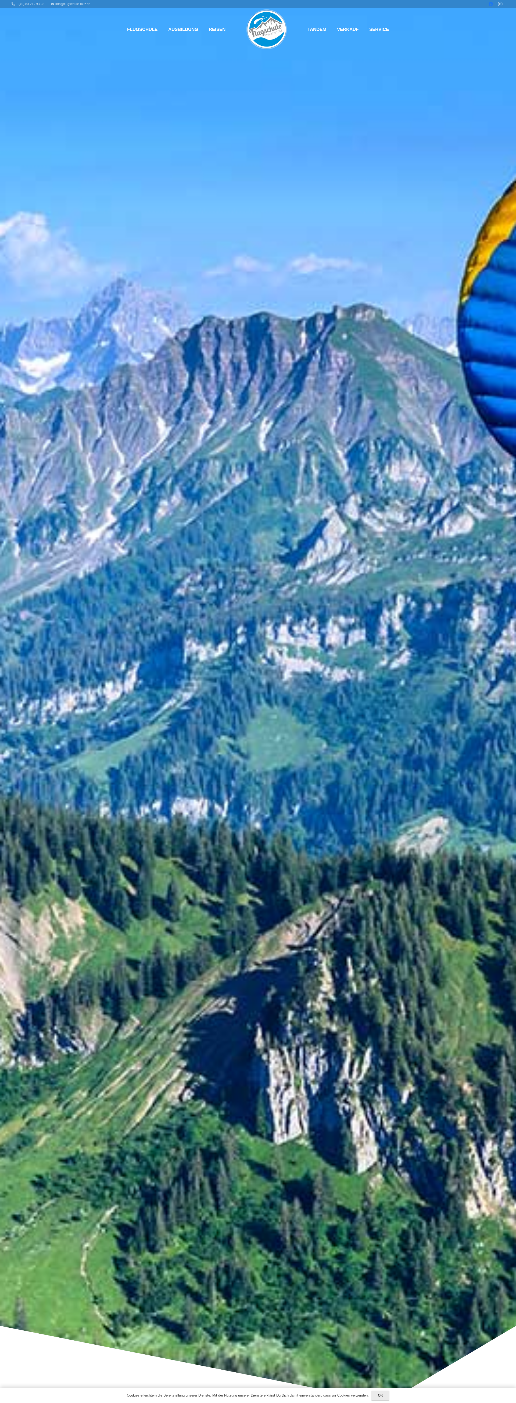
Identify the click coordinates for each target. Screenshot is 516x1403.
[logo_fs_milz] (266, 29)
